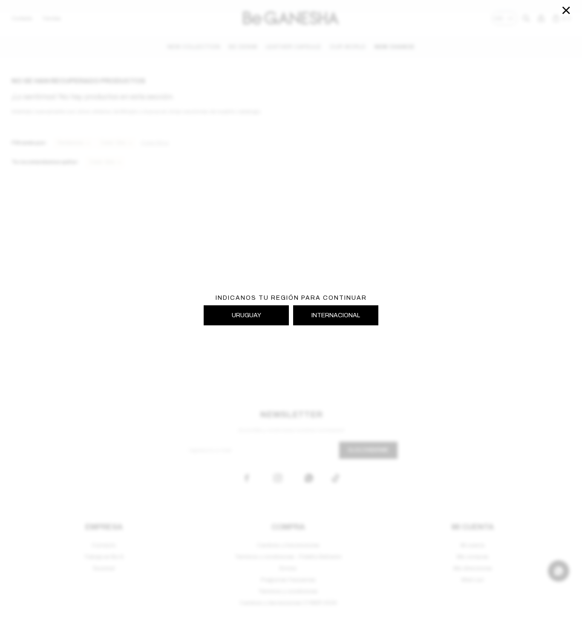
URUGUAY (246, 315)
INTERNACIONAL (335, 315)
